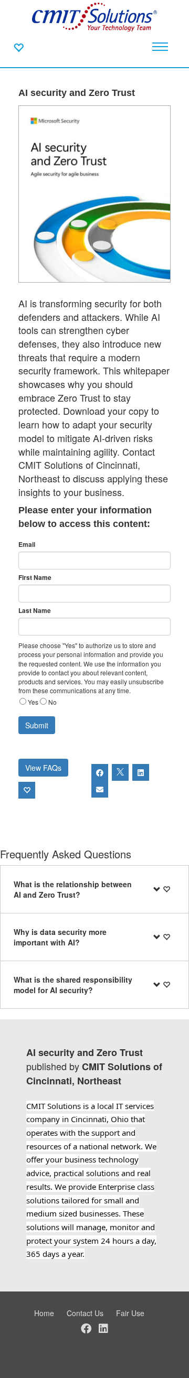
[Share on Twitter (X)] (120, 772)
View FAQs (43, 767)
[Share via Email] (99, 789)
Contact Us (85, 1313)
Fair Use (130, 1313)
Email (26, 544)
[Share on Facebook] (99, 772)
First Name (34, 577)
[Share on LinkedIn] (141, 772)
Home (44, 1313)
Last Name (34, 610)
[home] (94, 15)
